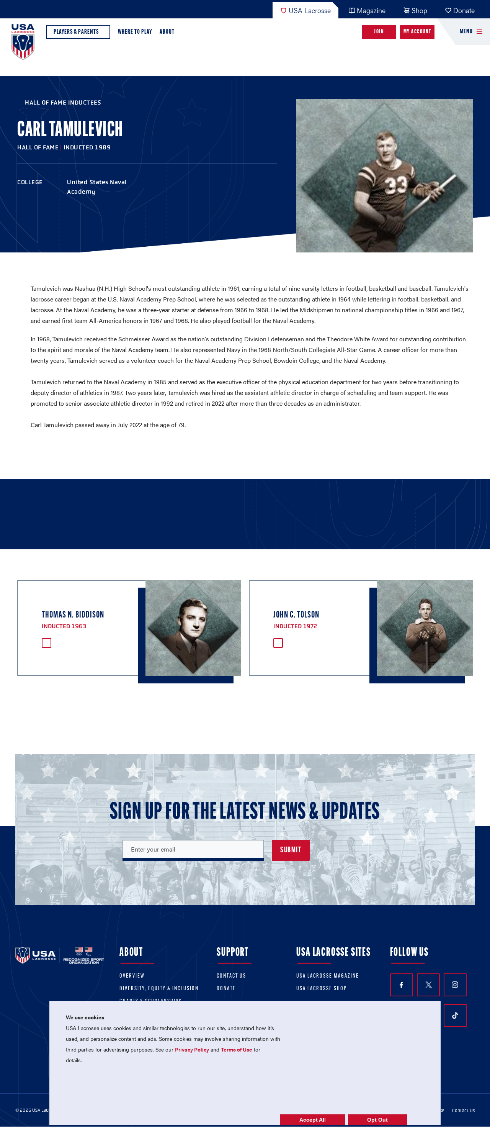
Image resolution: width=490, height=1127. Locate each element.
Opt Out (377, 1120)
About (167, 32)
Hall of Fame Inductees (63, 102)
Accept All (312, 1120)
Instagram (455, 984)
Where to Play (135, 32)
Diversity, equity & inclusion (159, 989)
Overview (132, 976)
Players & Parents (76, 32)
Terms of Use (236, 1049)
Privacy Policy (192, 1049)
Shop (419, 10)
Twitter (428, 984)
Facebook (401, 984)
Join (379, 32)
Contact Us (231, 976)
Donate (464, 10)
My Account (417, 32)
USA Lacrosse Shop (321, 989)
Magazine (371, 10)
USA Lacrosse (310, 10)
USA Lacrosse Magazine (327, 976)
